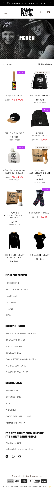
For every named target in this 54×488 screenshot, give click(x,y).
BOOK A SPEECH (14, 353)
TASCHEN (11, 302)
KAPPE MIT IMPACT (14, 133)
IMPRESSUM (12, 390)
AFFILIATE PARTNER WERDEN (21, 333)
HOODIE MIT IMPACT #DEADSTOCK (14, 256)
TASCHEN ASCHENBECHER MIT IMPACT (39, 173)
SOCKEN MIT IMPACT (40, 213)
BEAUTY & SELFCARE (17, 289)
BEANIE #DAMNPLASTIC (40, 134)
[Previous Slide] (3, 3)
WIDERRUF (11, 410)
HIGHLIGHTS (12, 283)
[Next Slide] (50, 3)
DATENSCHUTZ (13, 397)
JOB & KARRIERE (14, 346)
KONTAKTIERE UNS (15, 340)
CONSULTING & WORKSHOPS (21, 359)
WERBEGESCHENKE (16, 366)
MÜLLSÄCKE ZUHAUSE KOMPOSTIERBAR (14, 171)
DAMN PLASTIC (17, 487)
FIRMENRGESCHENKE (17, 372)
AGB (8, 403)
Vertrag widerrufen (15, 423)
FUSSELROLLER (14, 96)
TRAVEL (10, 309)
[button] (6, 12)
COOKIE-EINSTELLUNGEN (19, 416)
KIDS (8, 315)
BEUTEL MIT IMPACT (39, 96)
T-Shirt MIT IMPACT (40, 255)
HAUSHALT (11, 296)
